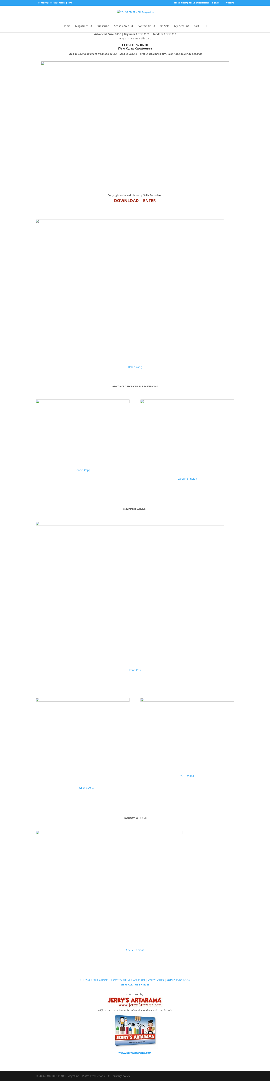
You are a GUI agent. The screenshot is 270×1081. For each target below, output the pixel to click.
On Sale (164, 26)
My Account (181, 26)
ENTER (149, 200)
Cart (196, 26)
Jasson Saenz (83, 787)
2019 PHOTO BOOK (178, 980)
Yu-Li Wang (187, 776)
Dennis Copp (83, 470)
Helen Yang (135, 367)
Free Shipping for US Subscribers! (191, 3)
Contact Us (144, 26)
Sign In (215, 3)
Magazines (81, 26)
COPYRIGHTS (156, 980)
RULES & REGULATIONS (94, 980)
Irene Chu (135, 670)
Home (66, 26)
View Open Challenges (135, 48)
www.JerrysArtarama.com (135, 1052)
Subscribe (103, 26)
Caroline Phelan (187, 478)
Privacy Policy (121, 1076)
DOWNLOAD (126, 200)
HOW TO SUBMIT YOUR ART (128, 980)
